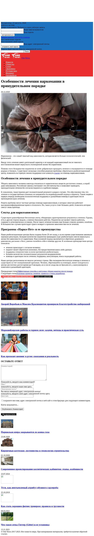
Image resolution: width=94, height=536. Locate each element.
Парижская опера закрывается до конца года (25, 432)
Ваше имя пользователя (33, 30)
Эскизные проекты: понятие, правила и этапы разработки (40, 273)
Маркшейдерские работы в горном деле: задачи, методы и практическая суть (42, 330)
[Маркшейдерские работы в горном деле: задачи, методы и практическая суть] (14, 325)
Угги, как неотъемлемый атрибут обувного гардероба (29, 487)
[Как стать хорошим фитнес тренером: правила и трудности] (7, 501)
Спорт (8, 66)
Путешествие (11, 71)
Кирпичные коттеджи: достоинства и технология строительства (35, 450)
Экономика (10, 69)
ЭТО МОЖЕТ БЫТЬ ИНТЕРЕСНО (17, 276)
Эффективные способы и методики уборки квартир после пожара (45, 271)
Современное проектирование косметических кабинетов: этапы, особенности (42, 469)
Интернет (10, 73)
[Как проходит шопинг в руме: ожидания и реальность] (14, 351)
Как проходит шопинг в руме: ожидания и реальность (30, 356)
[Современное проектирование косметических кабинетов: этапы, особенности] (7, 464)
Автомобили (11, 75)
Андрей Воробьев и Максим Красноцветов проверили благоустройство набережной (45, 304)
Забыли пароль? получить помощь (15, 37)
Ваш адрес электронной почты (36, 44)
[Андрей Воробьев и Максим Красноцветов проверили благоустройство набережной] (14, 299)
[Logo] (6, 58)
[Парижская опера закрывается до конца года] (7, 427)
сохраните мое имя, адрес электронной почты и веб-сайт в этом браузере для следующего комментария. (46, 401)
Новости (9, 62)
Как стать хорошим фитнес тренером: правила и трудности (32, 506)
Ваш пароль (29, 32)
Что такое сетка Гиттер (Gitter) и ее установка (25, 524)
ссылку (57, 173)
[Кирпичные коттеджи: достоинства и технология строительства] (7, 446)
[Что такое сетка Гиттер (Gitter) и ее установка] (7, 520)
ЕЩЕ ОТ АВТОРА (43, 276)
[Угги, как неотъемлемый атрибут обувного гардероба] (7, 483)
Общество (10, 64)
